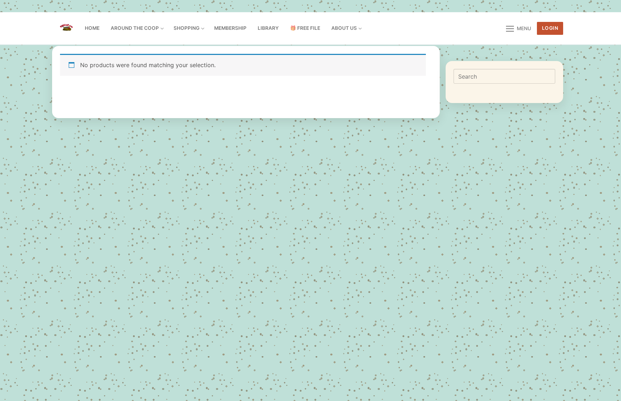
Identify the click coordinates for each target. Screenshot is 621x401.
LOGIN (550, 28)
